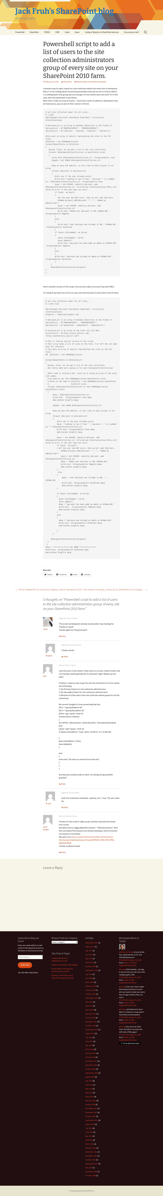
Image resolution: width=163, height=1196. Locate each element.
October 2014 (90, 1025)
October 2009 (90, 1175)
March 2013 (89, 1096)
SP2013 (47, 32)
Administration (81, 82)
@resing (122, 969)
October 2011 (90, 1160)
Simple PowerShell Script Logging (64, 965)
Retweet (126, 965)
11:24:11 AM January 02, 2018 (130, 1034)
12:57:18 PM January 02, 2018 (130, 1017)
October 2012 (90, 1116)
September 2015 (91, 998)
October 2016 (90, 966)
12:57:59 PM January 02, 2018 (130, 1000)
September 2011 (91, 1164)
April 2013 (89, 1093)
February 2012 (90, 1148)
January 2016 (90, 990)
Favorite (133, 965)
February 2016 (90, 986)
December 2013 (91, 1061)
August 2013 (90, 1077)
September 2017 (91, 943)
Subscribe (25, 965)
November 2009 (91, 1171)
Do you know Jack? (131, 32)
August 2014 (90, 1033)
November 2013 (91, 1065)
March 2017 (89, 962)
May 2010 (88, 1167)
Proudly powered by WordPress (81, 1191)
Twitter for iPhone (130, 963)
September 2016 (91, 970)
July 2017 (88, 950)
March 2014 (89, 1049)
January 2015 (90, 1018)
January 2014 (90, 1057)
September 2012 (91, 1120)
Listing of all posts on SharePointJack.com (102, 32)
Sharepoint (102, 82)
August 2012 (90, 1124)
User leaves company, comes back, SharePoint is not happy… (115, 589)
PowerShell (19, 32)
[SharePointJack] (122, 947)
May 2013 (88, 1089)
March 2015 (89, 1010)
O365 (57, 32)
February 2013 (90, 1100)
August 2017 (90, 947)
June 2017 (89, 954)
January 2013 (90, 1104)
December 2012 (91, 1108)
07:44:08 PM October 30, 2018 (130, 960)
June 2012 (89, 1132)
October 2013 (90, 1069)
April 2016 (89, 978)
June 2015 (89, 1002)
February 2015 (90, 1014)
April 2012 (89, 1140)
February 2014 (90, 1053)
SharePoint (34, 32)
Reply (63, 636)
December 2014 (91, 1021)
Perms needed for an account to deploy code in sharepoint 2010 (48, 589)
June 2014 (89, 1041)
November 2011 (91, 1156)
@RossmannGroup (126, 952)
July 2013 (88, 1081)
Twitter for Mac (129, 980)
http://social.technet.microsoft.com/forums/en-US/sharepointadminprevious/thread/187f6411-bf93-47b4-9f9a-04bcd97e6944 (87, 840)
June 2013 (89, 1085)
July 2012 (88, 1128)
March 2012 (89, 1144)
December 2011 (91, 1152)
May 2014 (88, 1045)
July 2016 (88, 974)
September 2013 (91, 1073)
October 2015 (90, 994)
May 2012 (88, 1136)
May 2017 (88, 958)
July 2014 (88, 1037)
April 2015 (89, 1006)
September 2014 (91, 1029)
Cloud (67, 32)
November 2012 (91, 1112)
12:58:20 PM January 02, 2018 (130, 977)
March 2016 (89, 982)
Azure (77, 32)
